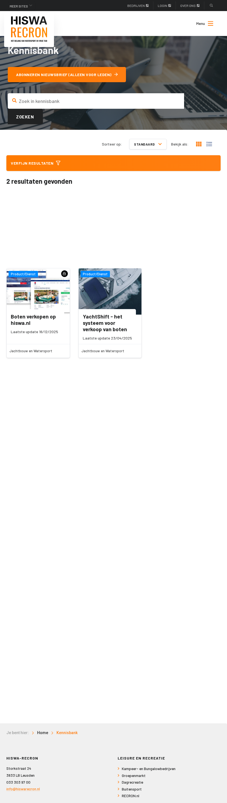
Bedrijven (136, 5)
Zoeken (25, 116)
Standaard (145, 144)
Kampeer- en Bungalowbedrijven (149, 768)
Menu (200, 23)
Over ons (188, 5)
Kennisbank (67, 733)
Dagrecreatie (132, 782)
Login (162, 5)
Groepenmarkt (134, 775)
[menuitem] (202, 23)
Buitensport (132, 789)
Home (42, 733)
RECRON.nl (130, 795)
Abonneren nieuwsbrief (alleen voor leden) (64, 74)
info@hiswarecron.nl (23, 788)
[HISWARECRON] (29, 29)
